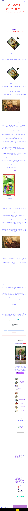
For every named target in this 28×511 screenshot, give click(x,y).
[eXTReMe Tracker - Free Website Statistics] (20, 485)
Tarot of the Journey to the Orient (19, 475)
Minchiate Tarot (22, 385)
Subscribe (20, 420)
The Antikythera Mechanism (22, 388)
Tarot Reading (20, 455)
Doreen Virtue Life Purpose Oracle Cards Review (22, 382)
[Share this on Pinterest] (15, 332)
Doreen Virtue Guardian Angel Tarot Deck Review (22, 392)
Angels (23, 459)
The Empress (16, 482)
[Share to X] (14, 332)
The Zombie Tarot (17, 473)
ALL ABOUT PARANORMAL (13, 507)
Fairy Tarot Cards (17, 472)
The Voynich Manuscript (22, 395)
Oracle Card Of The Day (18, 479)
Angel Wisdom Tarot (14, 306)
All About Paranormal (14, 7)
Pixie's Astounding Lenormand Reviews (22, 378)
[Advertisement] (14, 24)
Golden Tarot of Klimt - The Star (21, 403)
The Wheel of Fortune (17, 477)
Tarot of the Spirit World (18, 476)
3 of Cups (14, 29)
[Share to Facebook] (12, 332)
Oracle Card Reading (17, 457)
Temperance (21, 482)
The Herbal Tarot (14, 170)
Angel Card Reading (17, 459)
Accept (17, 509)
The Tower (23, 480)
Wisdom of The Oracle (17, 474)
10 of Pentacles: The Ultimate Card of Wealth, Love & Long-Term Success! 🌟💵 (22, 407)
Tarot (16, 455)
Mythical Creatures (17, 478)
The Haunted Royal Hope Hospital (22, 400)
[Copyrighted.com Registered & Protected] (20, 491)
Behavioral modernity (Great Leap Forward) (21, 410)
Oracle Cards (16, 456)
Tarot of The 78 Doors (17, 481)
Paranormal (16, 458)
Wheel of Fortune (17, 480)
